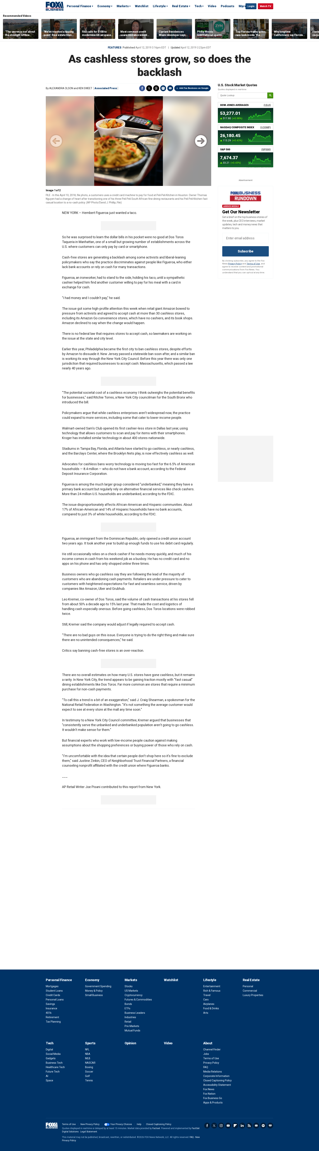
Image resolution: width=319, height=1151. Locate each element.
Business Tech (54, 1062)
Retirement (52, 1017)
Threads (156, 88)
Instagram (221, 1126)
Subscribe (245, 251)
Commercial (250, 990)
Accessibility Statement (217, 1084)
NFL (87, 1049)
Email (170, 88)
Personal (248, 986)
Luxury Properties (253, 995)
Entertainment (211, 986)
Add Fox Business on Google (193, 88)
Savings (50, 1003)
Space (49, 1080)
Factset (156, 1128)
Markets (123, 6)
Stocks (129, 986)
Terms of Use (253, 264)
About (207, 1043)
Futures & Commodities (138, 999)
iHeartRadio (270, 1126)
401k (49, 1012)
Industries (130, 1017)
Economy (103, 6)
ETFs (127, 1008)
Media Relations (212, 1071)
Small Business (94, 995)
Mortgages (52, 986)
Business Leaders (135, 1012)
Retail (128, 1021)
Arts (205, 1012)
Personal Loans (55, 999)
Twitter (149, 88)
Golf (87, 1076)
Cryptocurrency (134, 995)
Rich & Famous (211, 990)
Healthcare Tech (55, 1067)
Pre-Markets (132, 1026)
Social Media (53, 1053)
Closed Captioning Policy (217, 1080)
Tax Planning (53, 1021)
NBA (87, 1053)
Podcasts (227, 6)
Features (114, 47)
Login (251, 6)
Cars (206, 999)
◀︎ (56, 141)
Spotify (263, 1126)
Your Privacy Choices (121, 1124)
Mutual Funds (132, 1030)
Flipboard (235, 1126)
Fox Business (55, 6)
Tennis (89, 1080)
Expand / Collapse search (242, 6)
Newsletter (256, 1126)
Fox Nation (209, 1093)
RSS (249, 1126)
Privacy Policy (235, 264)
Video (212, 6)
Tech (198, 6)
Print (163, 88)
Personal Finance (79, 6)
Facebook (142, 88)
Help (139, 1124)
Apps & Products (213, 1102)
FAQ (205, 1067)
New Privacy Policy (90, 1124)
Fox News (208, 1089)
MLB (87, 1058)
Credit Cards (53, 995)
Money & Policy (94, 990)
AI (47, 1076)
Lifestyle (159, 6)
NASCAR (90, 1062)
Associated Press (106, 88)
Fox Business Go (212, 1098)
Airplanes (208, 1003)
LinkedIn (242, 1126)
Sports (90, 1043)
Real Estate (180, 6)
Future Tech (53, 1071)
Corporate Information (216, 1076)
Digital (49, 1049)
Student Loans (54, 990)
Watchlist (141, 6)
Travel (206, 995)
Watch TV (265, 6)
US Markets (131, 990)
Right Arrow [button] (312, 29)
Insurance (51, 1008)
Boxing (89, 1067)
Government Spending (98, 986)
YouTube (228, 1126)
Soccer (89, 1071)
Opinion (130, 1043)
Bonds (128, 1003)
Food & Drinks (211, 1008)
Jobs (206, 1053)
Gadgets (51, 1058)
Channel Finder (212, 1049)
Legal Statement (88, 1131)
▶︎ (201, 141)
